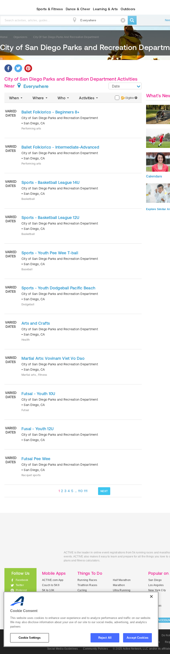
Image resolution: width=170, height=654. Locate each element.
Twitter (20, 585)
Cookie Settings (30, 637)
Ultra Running (121, 590)
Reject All (105, 637)
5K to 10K (48, 590)
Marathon (119, 585)
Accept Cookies (137, 637)
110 (80, 491)
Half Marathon (122, 580)
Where (38, 98)
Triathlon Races (87, 585)
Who (62, 98)
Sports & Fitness (50, 9)
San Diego (155, 580)
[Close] (151, 596)
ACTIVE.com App (52, 580)
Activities (87, 98)
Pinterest (21, 590)
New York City (157, 590)
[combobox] (125, 86)
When (14, 98)
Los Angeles (156, 585)
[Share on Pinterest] (28, 68)
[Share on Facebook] (8, 68)
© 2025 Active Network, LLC (130, 648)
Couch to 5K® (51, 585)
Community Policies (95, 648)
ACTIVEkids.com (30, 558)
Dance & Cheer (78, 9)
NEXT (104, 491)
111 (85, 491)
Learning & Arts (105, 9)
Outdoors (128, 9)
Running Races (87, 580)
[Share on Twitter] (18, 68)
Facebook (22, 580)
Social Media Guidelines (62, 648)
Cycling (82, 590)
